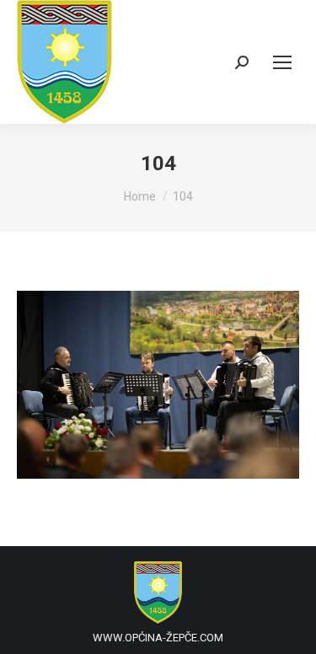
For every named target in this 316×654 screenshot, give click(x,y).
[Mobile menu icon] (282, 62)
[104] (158, 385)
